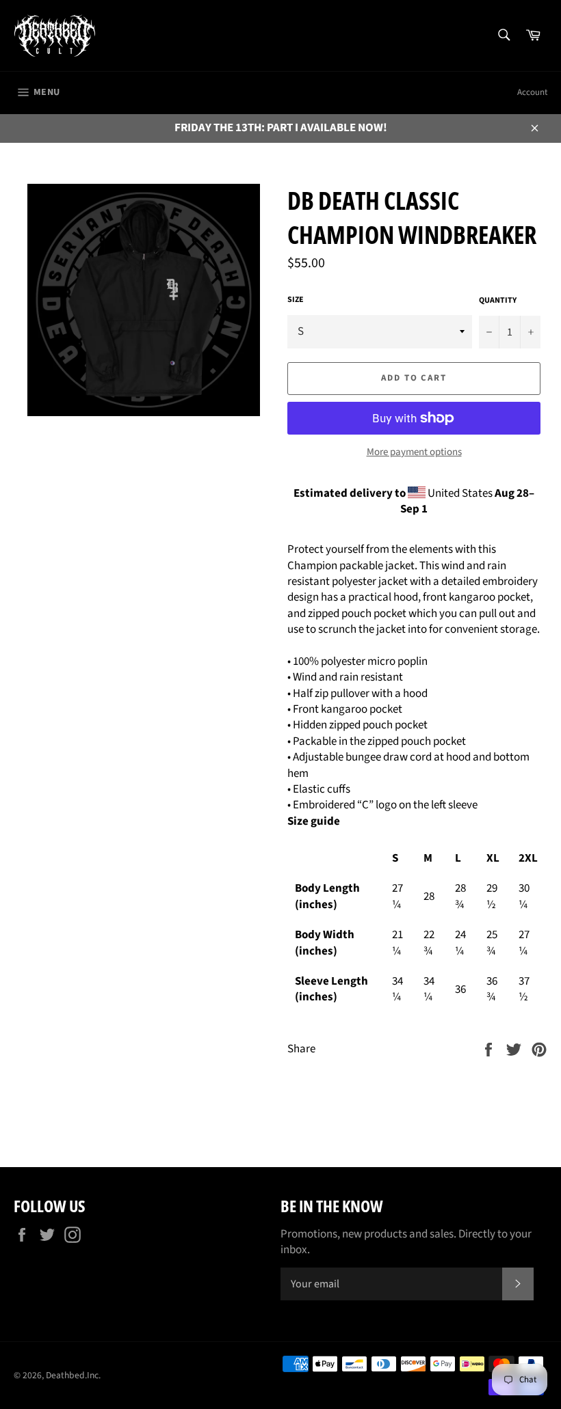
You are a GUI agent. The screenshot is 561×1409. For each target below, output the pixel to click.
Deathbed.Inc (72, 1375)
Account (532, 92)
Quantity (498, 300)
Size (295, 300)
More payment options (414, 452)
